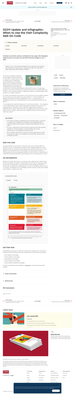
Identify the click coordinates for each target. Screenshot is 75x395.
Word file (27, 265)
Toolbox (28, 377)
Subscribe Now (55, 334)
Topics (40, 2)
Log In (4, 293)
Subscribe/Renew (54, 373)
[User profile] (69, 3)
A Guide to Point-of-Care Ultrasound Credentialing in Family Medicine (40, 323)
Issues (35, 2)
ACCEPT (55, 390)
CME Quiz (52, 2)
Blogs (46, 2)
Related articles (56, 130)
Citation (54, 127)
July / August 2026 (32, 316)
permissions (28, 365)
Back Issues (53, 379)
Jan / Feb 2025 (38, 21)
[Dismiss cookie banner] (59, 385)
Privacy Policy (51, 388)
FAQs (64, 377)
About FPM (65, 373)
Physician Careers (54, 382)
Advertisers (41, 379)
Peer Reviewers (42, 375)
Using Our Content (54, 377)
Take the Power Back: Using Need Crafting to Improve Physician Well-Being (41, 325)
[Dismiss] (71, 7)
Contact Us (65, 375)
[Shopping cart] (66, 3)
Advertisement (37, 10)
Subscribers (41, 377)
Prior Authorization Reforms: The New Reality (36, 321)
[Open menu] (3, 3)
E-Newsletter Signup (55, 375)
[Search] (71, 3)
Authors (40, 373)
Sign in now (44, 7)
